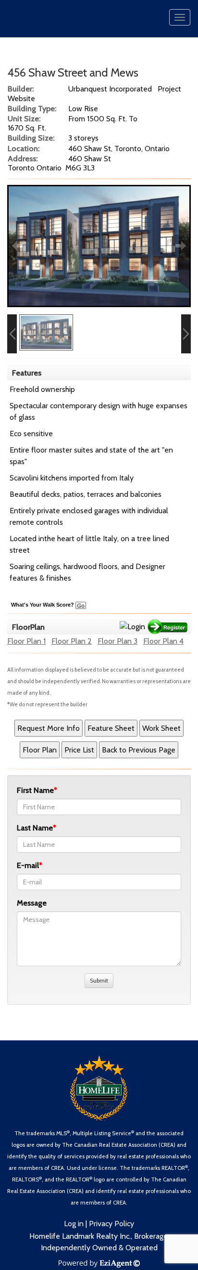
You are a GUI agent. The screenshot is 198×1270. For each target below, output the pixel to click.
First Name (35, 790)
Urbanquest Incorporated (110, 88)
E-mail (28, 865)
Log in (74, 1223)
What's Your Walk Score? (43, 605)
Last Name (35, 827)
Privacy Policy (111, 1223)
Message (32, 902)
